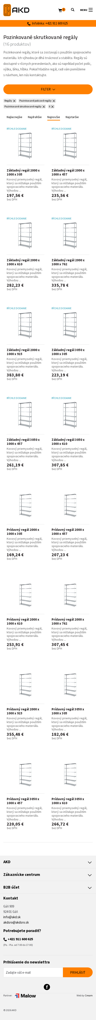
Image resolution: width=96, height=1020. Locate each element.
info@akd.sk (12, 917)
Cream (89, 995)
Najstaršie (72, 117)
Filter (46, 89)
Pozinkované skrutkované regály (23, 106)
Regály (8, 100)
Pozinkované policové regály (35, 100)
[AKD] (30, 10)
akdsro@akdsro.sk (16, 922)
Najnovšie (53, 117)
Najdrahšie (35, 117)
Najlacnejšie (14, 117)
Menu (83, 10)
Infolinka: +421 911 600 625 (49, 23)
